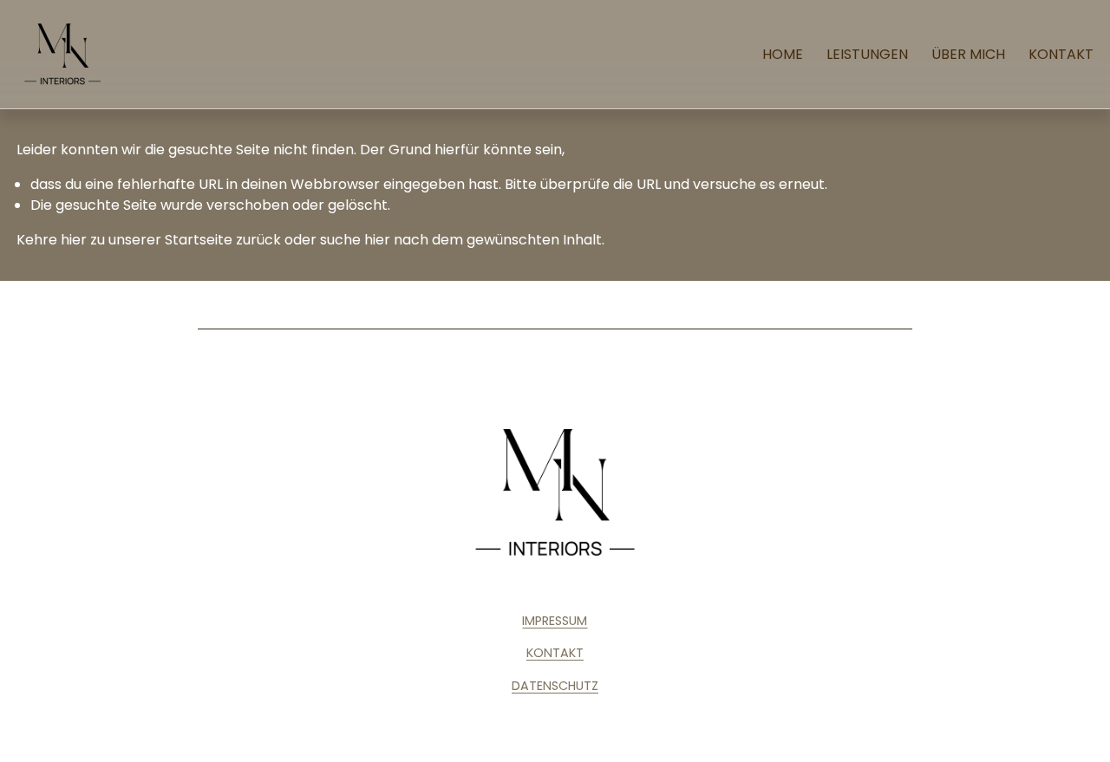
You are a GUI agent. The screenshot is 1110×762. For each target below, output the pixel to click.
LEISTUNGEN (867, 54)
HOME (782, 54)
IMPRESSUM (554, 620)
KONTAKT (1061, 54)
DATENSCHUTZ (555, 685)
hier (74, 240)
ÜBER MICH (968, 54)
